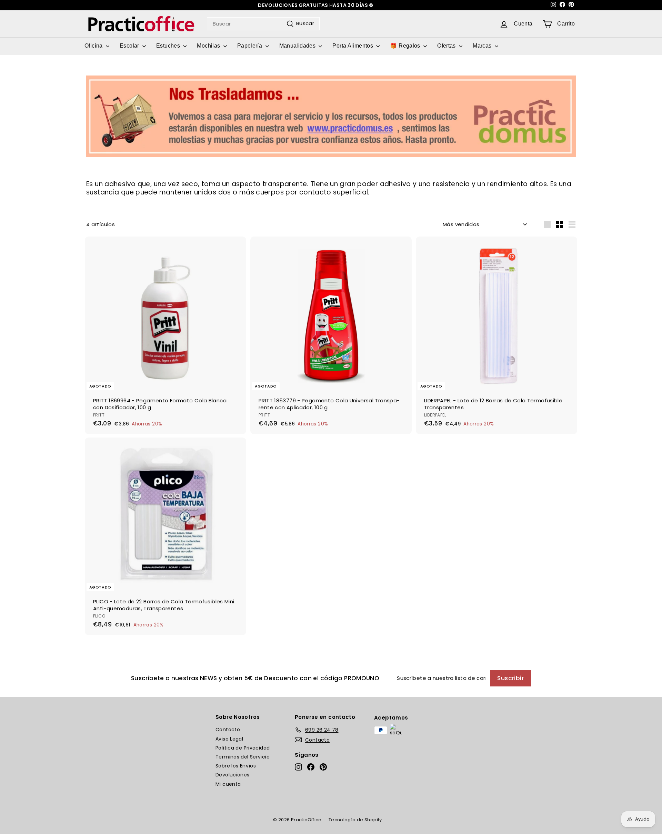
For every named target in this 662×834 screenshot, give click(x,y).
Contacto (227, 729)
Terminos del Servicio (242, 756)
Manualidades (298, 46)
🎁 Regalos (406, 46)
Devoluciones (232, 774)
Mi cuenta (228, 784)
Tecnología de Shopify (355, 819)
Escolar (130, 46)
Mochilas (209, 46)
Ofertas (447, 46)
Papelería (250, 46)
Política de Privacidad (242, 747)
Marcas (483, 46)
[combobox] (263, 23)
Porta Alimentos (353, 46)
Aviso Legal (229, 738)
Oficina (94, 46)
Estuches (168, 46)
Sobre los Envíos (235, 765)
